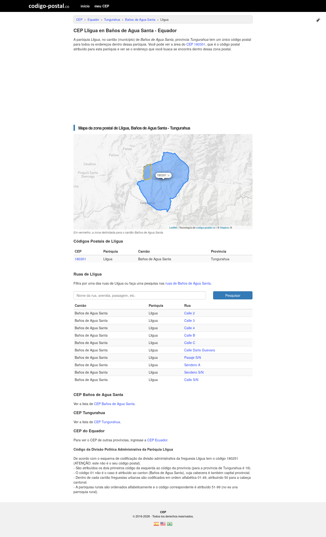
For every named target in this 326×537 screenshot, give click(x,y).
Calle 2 (189, 313)
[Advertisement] (163, 88)
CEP (163, 512)
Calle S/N (191, 379)
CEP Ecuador (157, 440)
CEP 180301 (195, 44)
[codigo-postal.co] (49, 6)
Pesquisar (232, 295)
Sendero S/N (194, 372)
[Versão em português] (169, 525)
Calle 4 (189, 327)
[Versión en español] (156, 525)
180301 (80, 258)
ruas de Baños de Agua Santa (188, 283)
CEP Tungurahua (107, 421)
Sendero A (192, 364)
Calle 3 (189, 320)
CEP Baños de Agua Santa (114, 403)
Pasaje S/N (192, 357)
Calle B (189, 335)
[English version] (163, 525)
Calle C (189, 342)
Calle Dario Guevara (199, 350)
